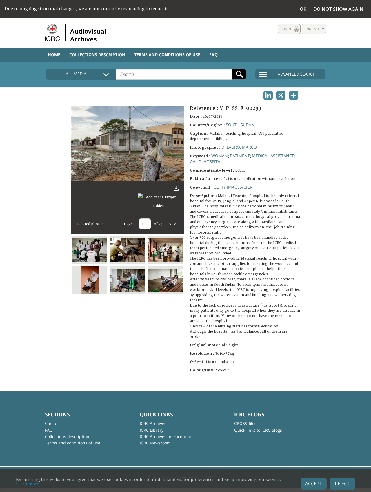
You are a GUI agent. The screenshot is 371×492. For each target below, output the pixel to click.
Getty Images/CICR (233, 187)
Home (54, 54)
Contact (52, 423)
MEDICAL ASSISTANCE (273, 155)
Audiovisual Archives (88, 35)
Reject (342, 483)
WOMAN (219, 155)
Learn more (27, 484)
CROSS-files (245, 423)
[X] (280, 95)
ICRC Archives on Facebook (166, 436)
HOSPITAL (212, 161)
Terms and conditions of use (167, 54)
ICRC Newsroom (155, 443)
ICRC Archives (153, 423)
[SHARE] (293, 95)
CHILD (195, 161)
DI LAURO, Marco (239, 147)
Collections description (97, 54)
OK (303, 9)
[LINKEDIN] (268, 95)
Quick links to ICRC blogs (258, 430)
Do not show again (338, 9)
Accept (313, 483)
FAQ (213, 54)
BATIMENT (240, 155)
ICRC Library (151, 430)
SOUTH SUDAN (240, 124)
